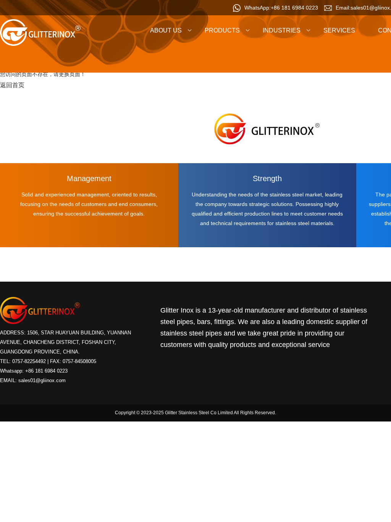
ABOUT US (166, 30)
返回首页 (12, 85)
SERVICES (339, 30)
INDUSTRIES (282, 30)
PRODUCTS (222, 30)
